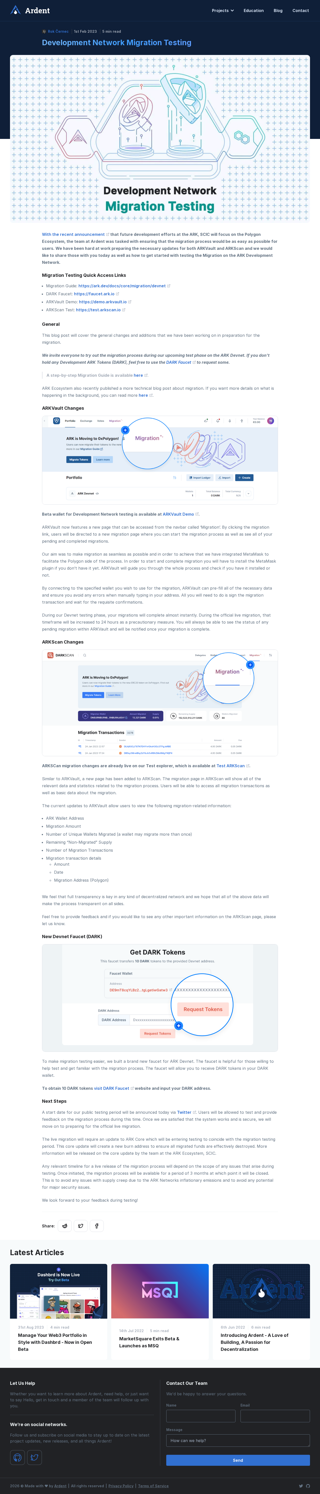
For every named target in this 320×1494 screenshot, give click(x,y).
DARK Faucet (179, 362)
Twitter (184, 1112)
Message (174, 1430)
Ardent (60, 1486)
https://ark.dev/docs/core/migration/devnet (122, 285)
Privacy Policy (121, 1486)
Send (238, 1460)
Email (245, 1405)
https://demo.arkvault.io (103, 301)
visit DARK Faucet (112, 1088)
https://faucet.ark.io (95, 293)
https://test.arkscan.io (99, 309)
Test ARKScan (231, 765)
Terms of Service (153, 1486)
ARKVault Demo (179, 514)
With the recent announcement (74, 234)
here (139, 375)
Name (171, 1405)
